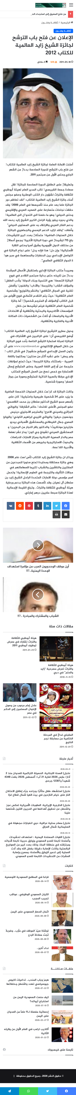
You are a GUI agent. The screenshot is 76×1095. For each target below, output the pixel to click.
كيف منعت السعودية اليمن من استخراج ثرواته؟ (31, 999)
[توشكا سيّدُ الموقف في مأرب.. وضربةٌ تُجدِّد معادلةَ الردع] (62, 936)
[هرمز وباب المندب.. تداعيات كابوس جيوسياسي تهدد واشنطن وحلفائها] (62, 985)
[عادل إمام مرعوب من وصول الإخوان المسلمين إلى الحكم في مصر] (19, 692)
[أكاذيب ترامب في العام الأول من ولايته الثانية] (62, 1034)
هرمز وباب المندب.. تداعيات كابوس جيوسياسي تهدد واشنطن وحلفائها (27, 982)
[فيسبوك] (66, 506)
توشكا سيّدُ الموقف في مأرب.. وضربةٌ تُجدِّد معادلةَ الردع (27, 933)
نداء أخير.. (43, 948)
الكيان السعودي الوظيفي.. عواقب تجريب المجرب (29, 896)
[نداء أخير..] (62, 953)
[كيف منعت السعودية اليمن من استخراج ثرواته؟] (62, 1000)
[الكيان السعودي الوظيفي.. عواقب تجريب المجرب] (62, 900)
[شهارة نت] (50, 5)
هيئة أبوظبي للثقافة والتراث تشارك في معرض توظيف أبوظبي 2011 (21, 642)
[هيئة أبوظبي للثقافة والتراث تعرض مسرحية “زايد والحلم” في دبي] (56, 648)
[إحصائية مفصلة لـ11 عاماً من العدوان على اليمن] (62, 1017)
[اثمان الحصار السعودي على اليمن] (62, 918)
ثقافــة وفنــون (49, 23)
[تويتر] (56, 506)
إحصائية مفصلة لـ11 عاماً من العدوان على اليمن (28, 1014)
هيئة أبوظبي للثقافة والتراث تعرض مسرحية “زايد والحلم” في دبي (56, 669)
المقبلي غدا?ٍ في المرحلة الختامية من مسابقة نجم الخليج (58, 739)
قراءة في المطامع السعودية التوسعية (27, 877)
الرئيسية (66, 23)
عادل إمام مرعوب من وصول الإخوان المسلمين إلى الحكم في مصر (20, 709)
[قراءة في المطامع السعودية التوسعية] (62, 882)
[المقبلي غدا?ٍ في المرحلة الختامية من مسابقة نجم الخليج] (56, 707)
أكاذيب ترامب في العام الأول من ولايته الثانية (26, 1031)
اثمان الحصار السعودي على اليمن (30, 912)
